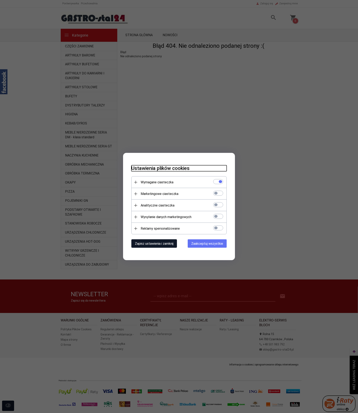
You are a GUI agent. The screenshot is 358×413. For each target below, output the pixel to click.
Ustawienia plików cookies (160, 168)
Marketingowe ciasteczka (159, 194)
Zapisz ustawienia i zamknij (154, 244)
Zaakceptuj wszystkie (207, 244)
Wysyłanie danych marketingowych (166, 217)
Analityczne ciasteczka (157, 205)
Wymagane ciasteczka (157, 182)
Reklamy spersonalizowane (160, 228)
